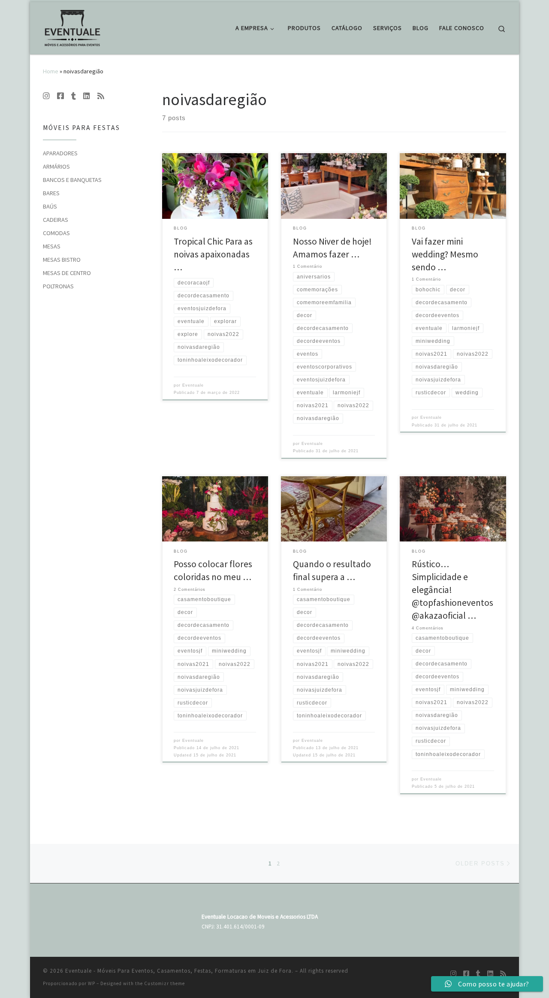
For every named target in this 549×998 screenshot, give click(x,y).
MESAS (51, 246)
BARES (51, 193)
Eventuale (193, 385)
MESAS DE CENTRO (67, 273)
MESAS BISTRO (62, 259)
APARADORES (60, 153)
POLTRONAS (58, 286)
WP (91, 983)
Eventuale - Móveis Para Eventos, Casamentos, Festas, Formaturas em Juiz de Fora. (179, 970)
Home (50, 71)
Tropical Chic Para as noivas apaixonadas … (213, 254)
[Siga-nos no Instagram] (46, 96)
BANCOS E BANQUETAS (72, 180)
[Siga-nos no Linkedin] (86, 96)
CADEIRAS (55, 220)
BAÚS (50, 206)
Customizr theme (164, 983)
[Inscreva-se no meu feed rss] (100, 96)
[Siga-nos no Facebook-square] (60, 96)
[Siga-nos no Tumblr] (73, 96)
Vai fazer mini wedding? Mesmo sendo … (445, 254)
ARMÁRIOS (56, 166)
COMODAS (56, 233)
